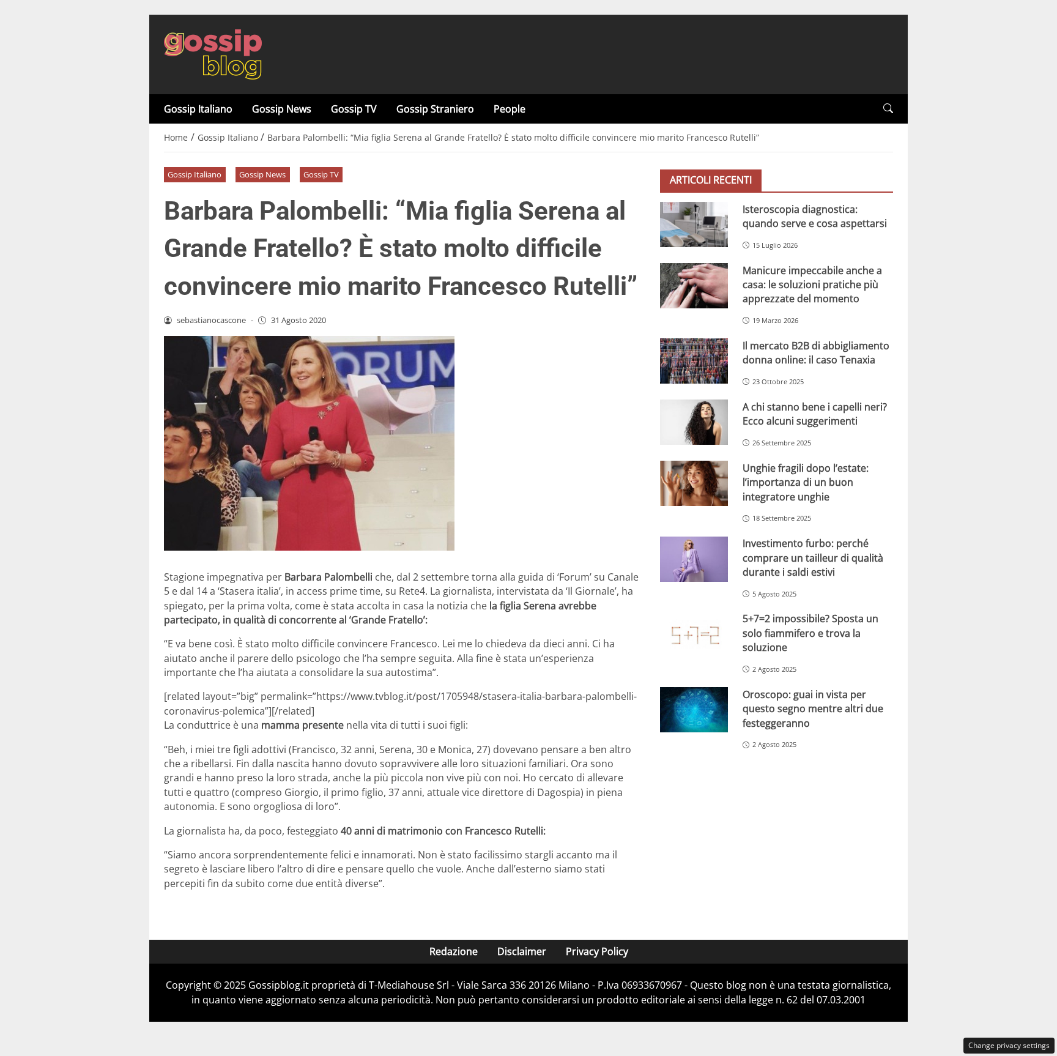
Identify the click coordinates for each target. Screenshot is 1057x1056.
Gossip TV (354, 109)
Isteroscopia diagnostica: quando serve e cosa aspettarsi (815, 215)
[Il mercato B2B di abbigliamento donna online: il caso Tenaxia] (694, 361)
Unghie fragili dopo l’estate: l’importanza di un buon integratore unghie (806, 482)
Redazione (453, 951)
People (509, 109)
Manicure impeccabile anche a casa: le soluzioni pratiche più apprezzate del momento (812, 284)
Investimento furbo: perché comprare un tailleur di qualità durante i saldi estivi (813, 558)
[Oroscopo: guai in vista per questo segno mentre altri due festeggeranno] (694, 709)
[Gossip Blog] (213, 53)
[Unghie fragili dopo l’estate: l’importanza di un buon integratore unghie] (694, 483)
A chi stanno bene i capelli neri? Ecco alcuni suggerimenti (815, 413)
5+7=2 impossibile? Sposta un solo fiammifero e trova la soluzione (810, 633)
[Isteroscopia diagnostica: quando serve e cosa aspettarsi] (694, 224)
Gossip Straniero (435, 109)
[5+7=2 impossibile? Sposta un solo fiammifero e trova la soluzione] (694, 634)
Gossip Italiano (198, 109)
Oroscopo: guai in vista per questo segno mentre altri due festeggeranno (813, 708)
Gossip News (281, 109)
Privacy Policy (597, 951)
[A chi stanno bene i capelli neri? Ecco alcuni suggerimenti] (694, 422)
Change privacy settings (1009, 1045)
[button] (888, 109)
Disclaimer (521, 951)
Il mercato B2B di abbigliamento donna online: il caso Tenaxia (816, 352)
